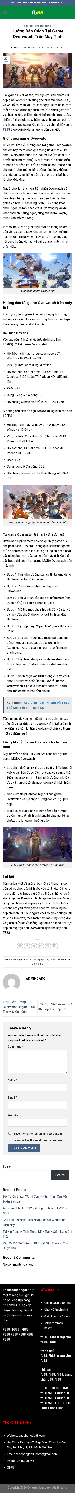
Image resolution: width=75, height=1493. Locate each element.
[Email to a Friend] (41, 946)
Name (13, 1079)
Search (7, 1166)
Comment (15, 1046)
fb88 (60, 1374)
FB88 (6, 1334)
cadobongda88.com (32, 1435)
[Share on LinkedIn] (55, 946)
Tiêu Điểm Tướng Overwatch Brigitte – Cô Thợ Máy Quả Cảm (19, 1007)
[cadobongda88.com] (37, 12)
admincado (57, 47)
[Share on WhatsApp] (20, 946)
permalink (37, 963)
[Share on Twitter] (34, 946)
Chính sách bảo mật (57, 1303)
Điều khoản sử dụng (57, 1316)
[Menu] (5, 12)
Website (13, 1115)
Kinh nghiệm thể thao (37, 26)
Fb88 (51, 1355)
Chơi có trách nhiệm (57, 1309)
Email (12, 1097)
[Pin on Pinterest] (48, 946)
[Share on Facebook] (27, 946)
